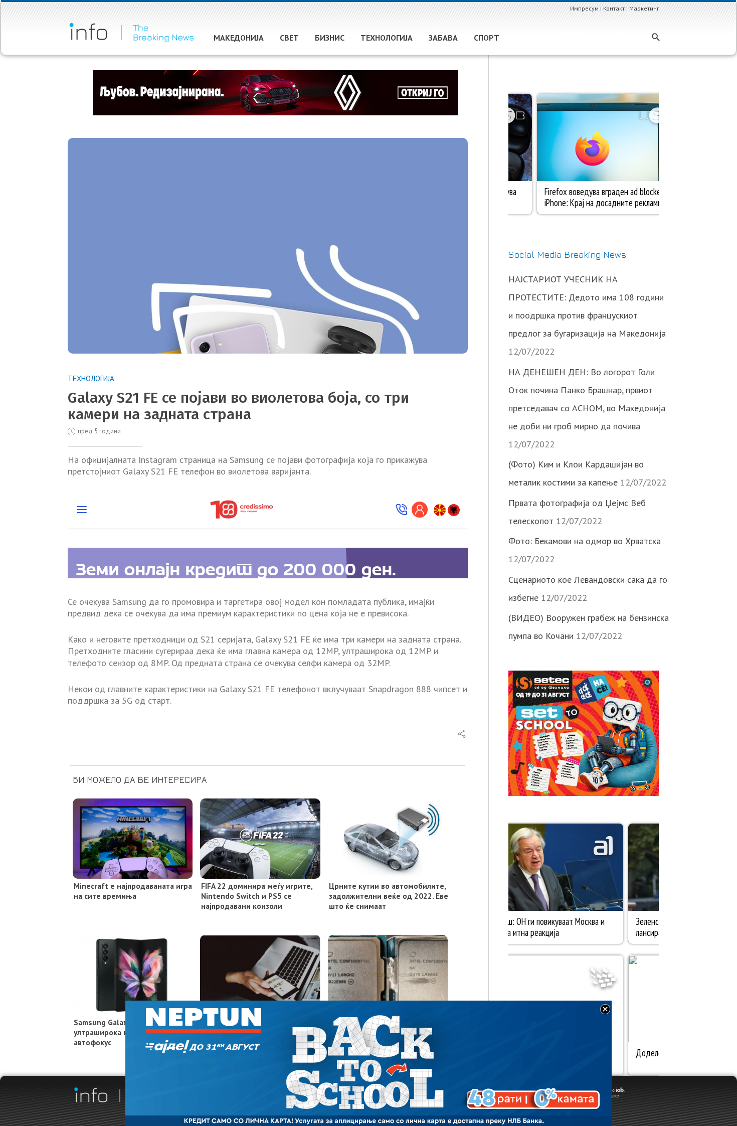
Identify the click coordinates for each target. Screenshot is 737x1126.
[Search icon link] (656, 38)
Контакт (614, 8)
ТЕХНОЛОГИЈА (91, 378)
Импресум (584, 8)
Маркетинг (644, 8)
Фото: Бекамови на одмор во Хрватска (584, 541)
